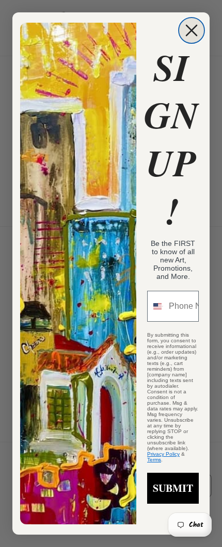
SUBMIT (173, 487)
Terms (154, 459)
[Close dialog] (191, 30)
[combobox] (156, 306)
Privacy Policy (163, 454)
